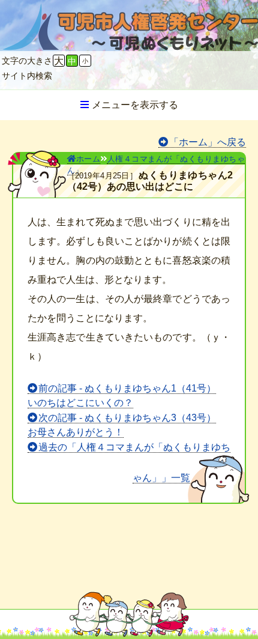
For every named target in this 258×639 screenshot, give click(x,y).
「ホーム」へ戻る (207, 142)
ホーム (88, 158)
